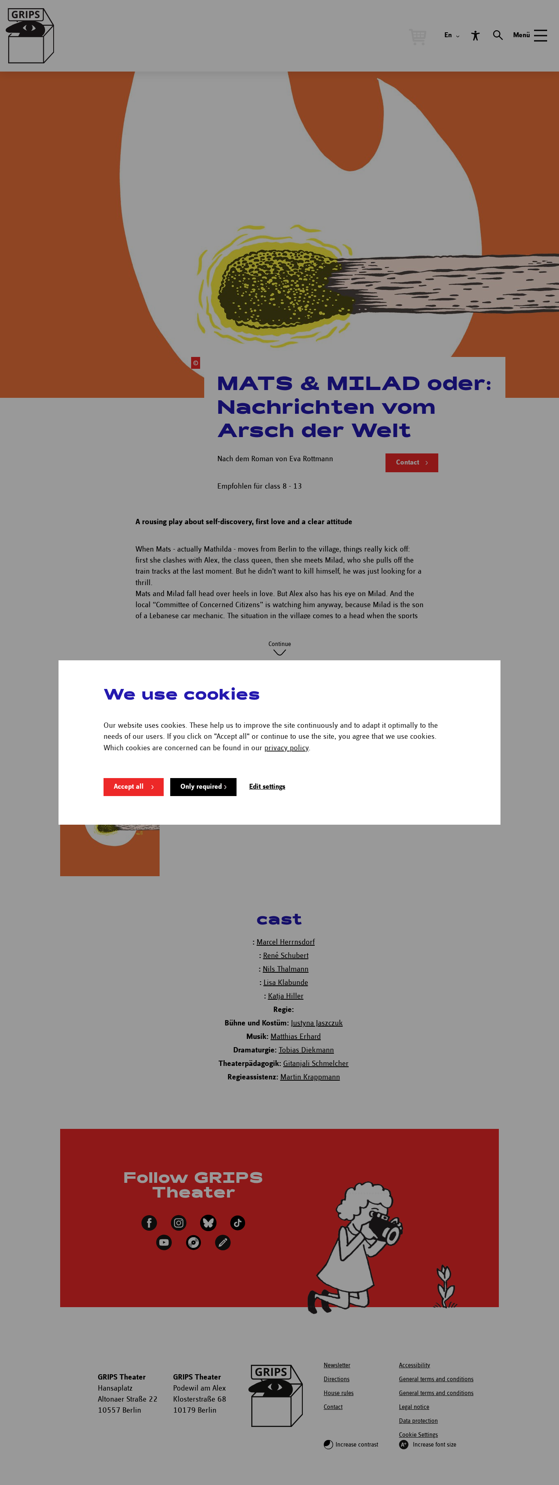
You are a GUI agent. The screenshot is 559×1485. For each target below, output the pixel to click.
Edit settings (267, 787)
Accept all (129, 787)
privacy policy (286, 748)
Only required (201, 787)
